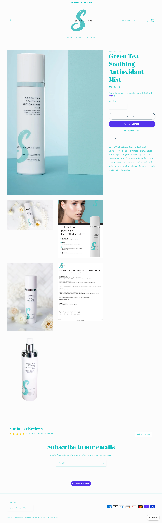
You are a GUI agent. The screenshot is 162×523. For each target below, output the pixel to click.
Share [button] (113, 138)
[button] (10, 20)
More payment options (131, 130)
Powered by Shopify (38, 518)
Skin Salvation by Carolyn (22, 518)
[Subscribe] (103, 463)
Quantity (112, 100)
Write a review (143, 434)
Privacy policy (53, 518)
